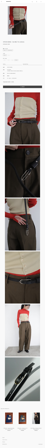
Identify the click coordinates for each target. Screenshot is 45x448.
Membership (4, 444)
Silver (9, 55)
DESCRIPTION (25, 64)
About (3, 437)
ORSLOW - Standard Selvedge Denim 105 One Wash (9, 429)
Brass (5, 55)
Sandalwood (10, 50)
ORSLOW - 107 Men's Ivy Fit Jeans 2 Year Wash (22, 429)
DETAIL (4, 64)
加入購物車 (22, 86)
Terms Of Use (4, 439)
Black (5, 50)
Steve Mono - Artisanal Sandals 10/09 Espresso (36, 429)
